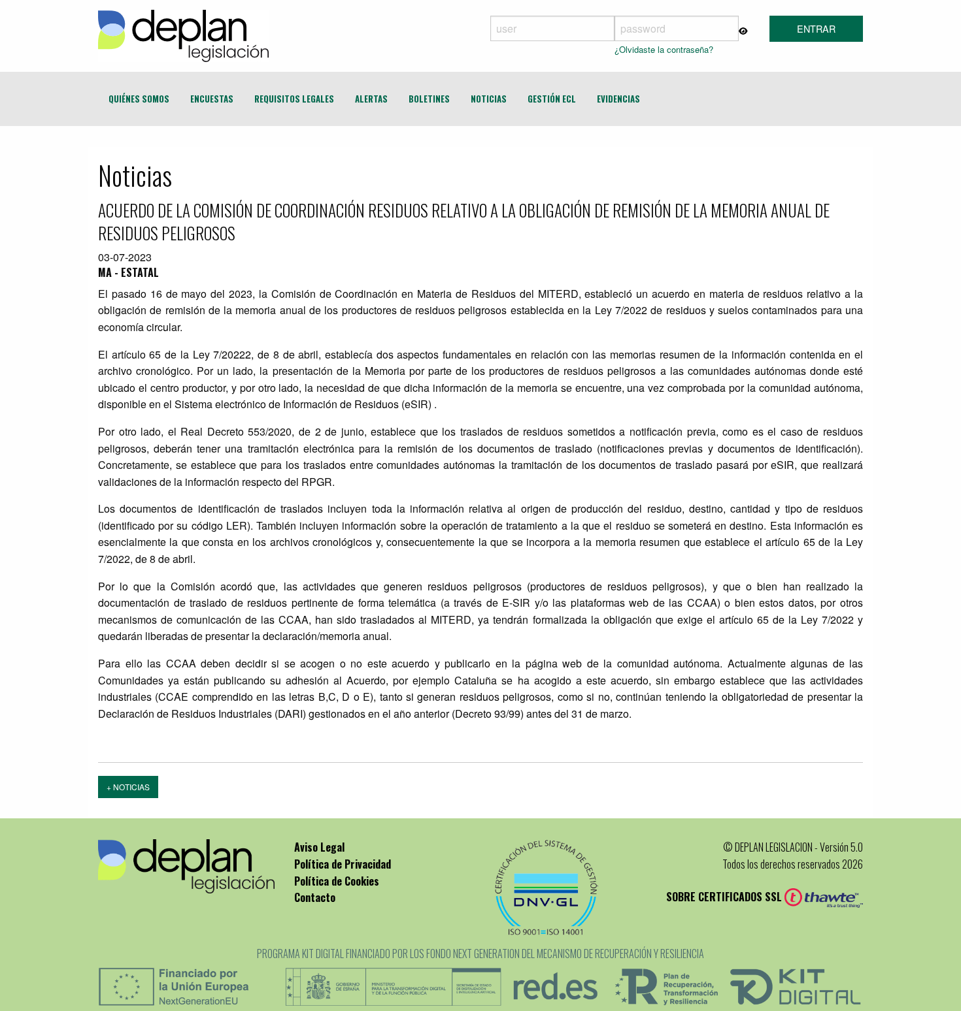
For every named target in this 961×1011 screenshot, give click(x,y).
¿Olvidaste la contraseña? (664, 49)
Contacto (314, 897)
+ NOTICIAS (128, 786)
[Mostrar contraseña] (743, 30)
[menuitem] (139, 99)
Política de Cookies (336, 881)
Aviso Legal (319, 847)
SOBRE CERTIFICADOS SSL (725, 897)
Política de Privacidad (342, 864)
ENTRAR (816, 28)
